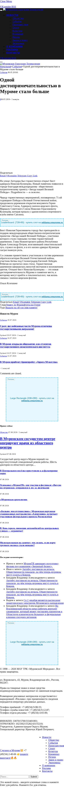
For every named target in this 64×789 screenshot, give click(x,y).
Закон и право (19, 40)
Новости (12, 15)
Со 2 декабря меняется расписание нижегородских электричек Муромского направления (35, 601)
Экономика (18, 43)
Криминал (17, 33)
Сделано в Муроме (10, 750)
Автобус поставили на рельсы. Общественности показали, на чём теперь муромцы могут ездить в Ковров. (33, 572)
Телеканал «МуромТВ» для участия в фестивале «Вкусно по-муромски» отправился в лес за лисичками (30, 486)
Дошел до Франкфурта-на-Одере (23, 304)
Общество (18, 18)
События (17, 21)
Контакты (13, 52)
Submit (34, 777)
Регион (16, 37)
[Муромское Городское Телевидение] (23, 9)
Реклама (12, 49)
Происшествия (20, 24)
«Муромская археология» (13, 499)
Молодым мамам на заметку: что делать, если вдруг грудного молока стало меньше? (28, 544)
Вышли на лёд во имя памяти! (21, 307)
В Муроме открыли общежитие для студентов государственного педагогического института (25, 345)
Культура (17, 30)
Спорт (15, 27)
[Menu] (1, 10)
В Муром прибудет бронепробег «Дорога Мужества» (29, 362)
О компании (14, 46)
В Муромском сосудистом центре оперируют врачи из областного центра (27, 443)
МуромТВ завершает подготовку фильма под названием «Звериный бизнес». (32, 565)
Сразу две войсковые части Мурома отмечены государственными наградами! (26, 327)
